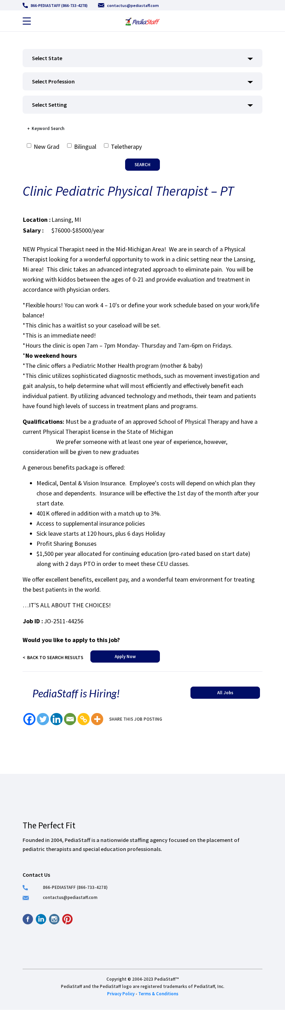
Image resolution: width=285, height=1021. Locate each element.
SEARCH (142, 164)
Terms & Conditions (158, 993)
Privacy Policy (121, 993)
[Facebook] (29, 719)
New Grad (46, 147)
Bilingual (85, 147)
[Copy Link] (84, 719)
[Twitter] (43, 719)
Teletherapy (126, 147)
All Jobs (225, 692)
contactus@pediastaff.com (133, 5)
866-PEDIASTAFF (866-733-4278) (59, 5)
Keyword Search (48, 128)
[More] (97, 719)
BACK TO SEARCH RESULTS (55, 657)
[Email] (70, 719)
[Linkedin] (56, 719)
